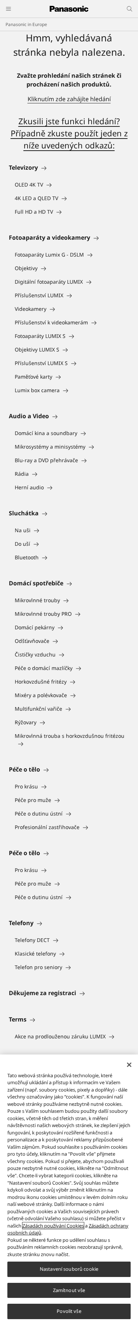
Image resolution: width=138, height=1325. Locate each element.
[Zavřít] (129, 1065)
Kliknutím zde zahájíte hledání (69, 99)
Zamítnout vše (69, 1290)
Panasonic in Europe (26, 24)
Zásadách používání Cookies (53, 1225)
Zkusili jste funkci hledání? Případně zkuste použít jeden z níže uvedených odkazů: (69, 133)
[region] (69, 1190)
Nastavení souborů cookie (69, 1269)
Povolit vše (69, 1311)
